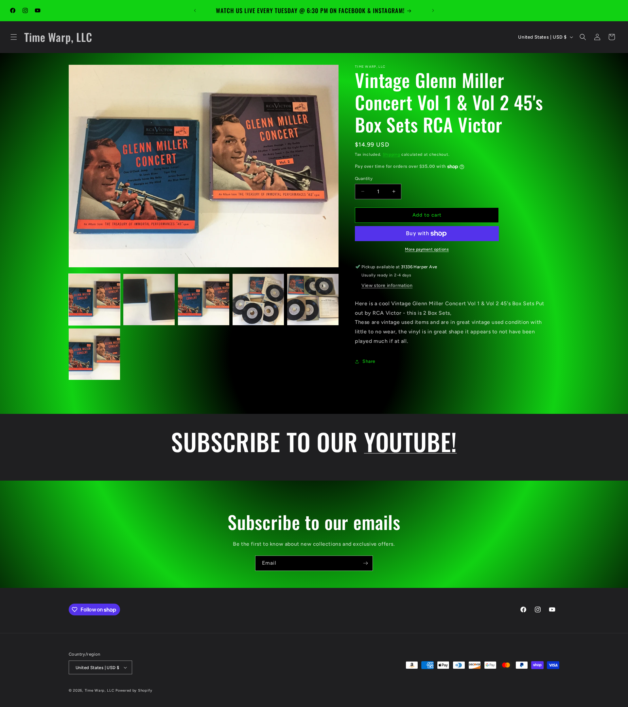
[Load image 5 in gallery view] (313, 299)
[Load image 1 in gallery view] (94, 299)
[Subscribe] (365, 563)
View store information (386, 285)
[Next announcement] (433, 10)
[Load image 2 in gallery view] (149, 299)
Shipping (391, 154)
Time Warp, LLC (99, 690)
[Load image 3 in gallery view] (203, 299)
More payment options (427, 249)
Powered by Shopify (133, 690)
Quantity (364, 178)
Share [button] (368, 361)
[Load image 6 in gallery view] (94, 354)
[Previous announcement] (195, 10)
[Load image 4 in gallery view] (258, 299)
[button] (14, 37)
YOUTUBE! (410, 441)
